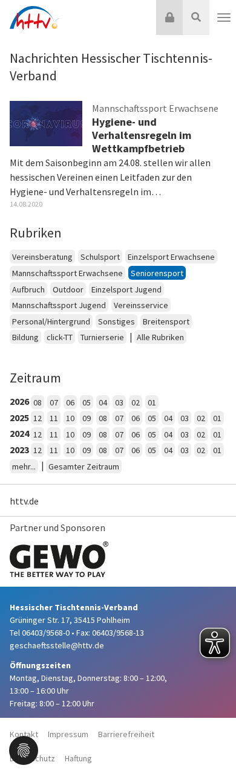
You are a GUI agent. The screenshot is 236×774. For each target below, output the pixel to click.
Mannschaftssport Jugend (59, 305)
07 (54, 402)
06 (70, 402)
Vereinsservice (141, 305)
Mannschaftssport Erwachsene (67, 273)
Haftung (78, 758)
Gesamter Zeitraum (83, 466)
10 (70, 418)
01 (152, 402)
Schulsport (100, 256)
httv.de (24, 501)
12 (37, 418)
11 (54, 418)
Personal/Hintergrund (51, 321)
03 (119, 402)
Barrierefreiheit (126, 734)
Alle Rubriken (160, 337)
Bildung (25, 337)
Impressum (68, 734)
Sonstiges (116, 321)
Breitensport (166, 321)
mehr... (24, 466)
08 (37, 402)
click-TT (60, 337)
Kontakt (24, 734)
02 (135, 402)
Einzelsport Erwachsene (171, 256)
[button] (23, 749)
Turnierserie (102, 337)
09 (86, 418)
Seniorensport (157, 273)
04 (103, 402)
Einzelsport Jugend (126, 289)
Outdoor (68, 289)
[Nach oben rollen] (211, 740)
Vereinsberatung (42, 256)
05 (86, 402)
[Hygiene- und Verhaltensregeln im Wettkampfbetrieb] (46, 123)
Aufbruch (28, 289)
